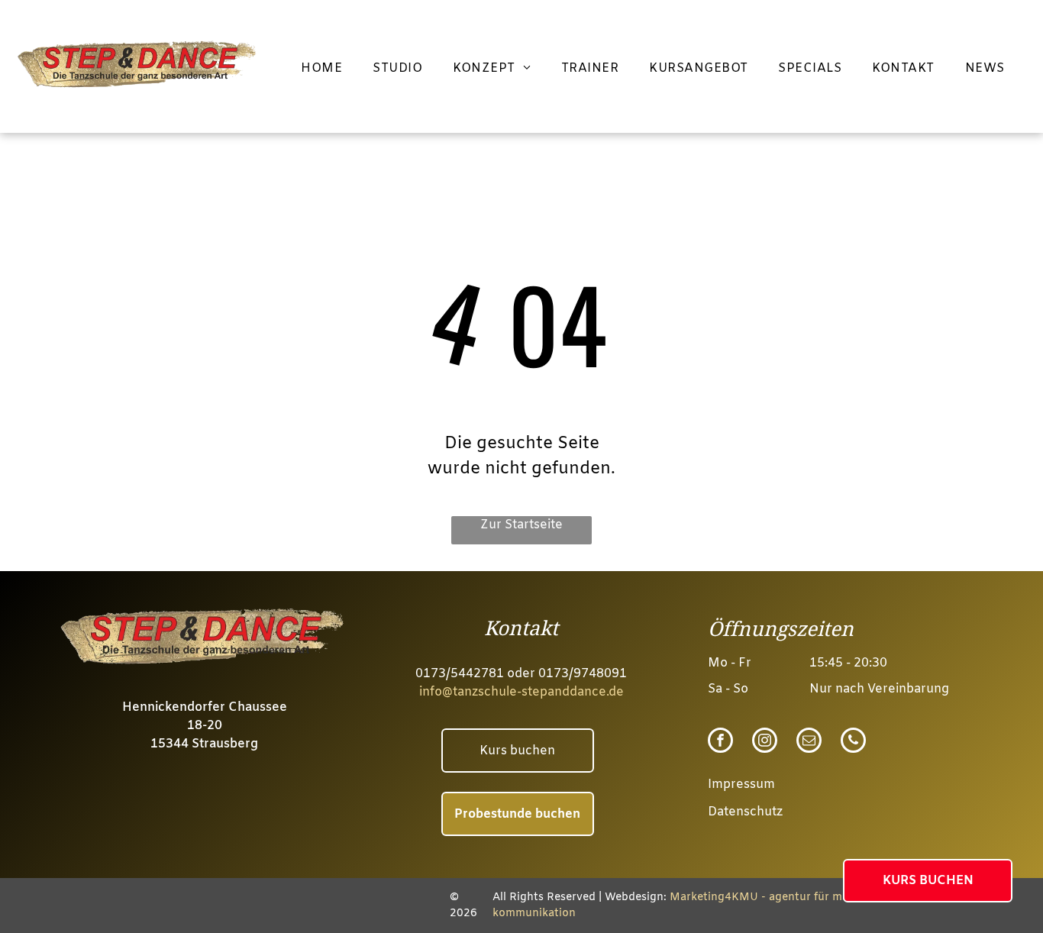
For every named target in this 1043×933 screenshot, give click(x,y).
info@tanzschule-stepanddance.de (521, 692)
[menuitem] (321, 69)
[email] (809, 742)
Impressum (741, 784)
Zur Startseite (521, 525)
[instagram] (764, 742)
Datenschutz (745, 812)
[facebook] (720, 742)
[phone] (853, 742)
